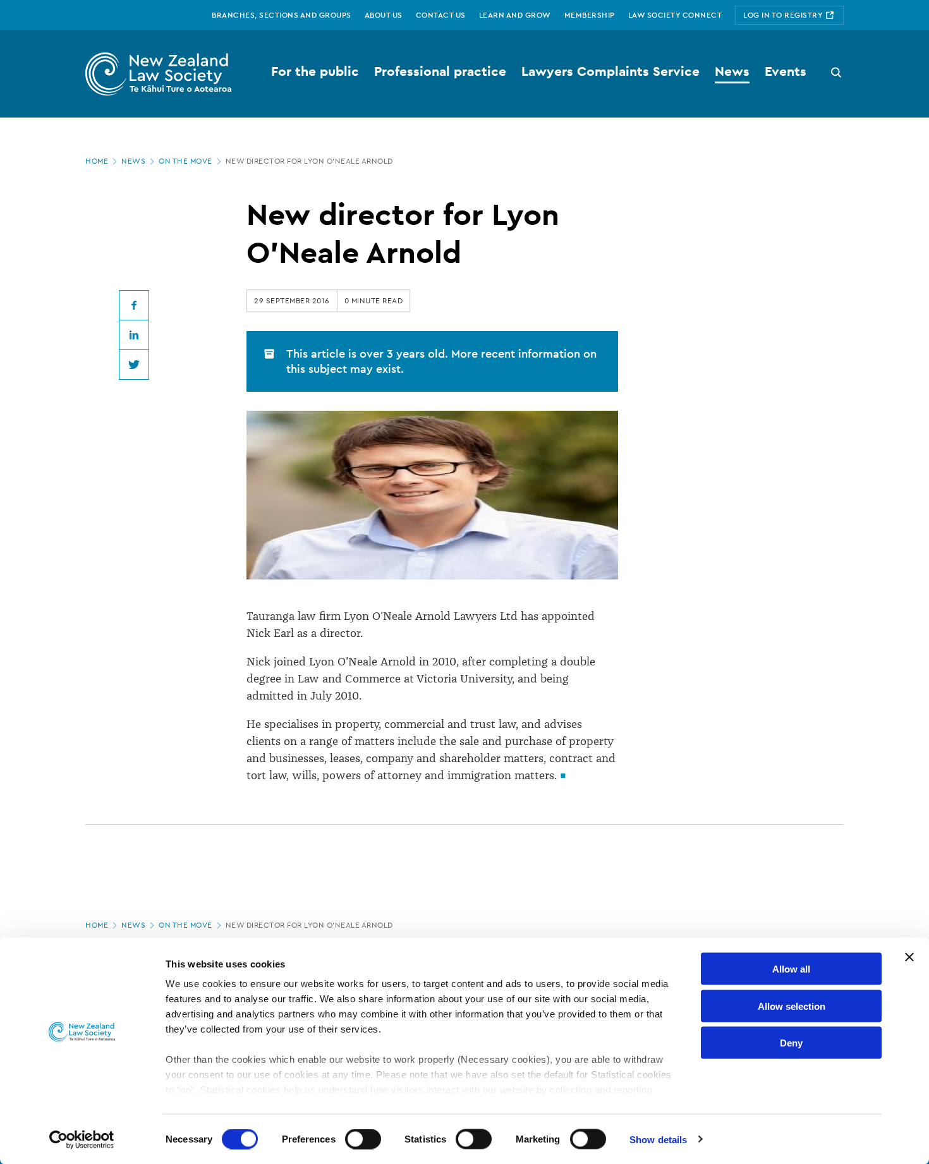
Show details (658, 1139)
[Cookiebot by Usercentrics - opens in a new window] (82, 1139)
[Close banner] (909, 957)
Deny (791, 1043)
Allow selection (791, 1005)
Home (96, 161)
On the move (185, 161)
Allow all (791, 969)
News (133, 161)
